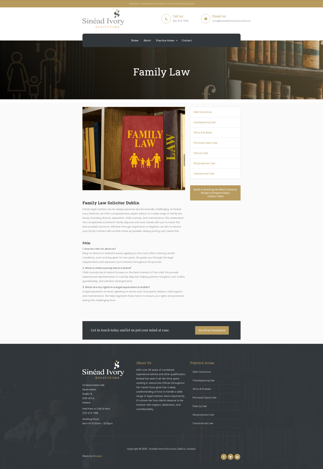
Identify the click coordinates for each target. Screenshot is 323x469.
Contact (187, 40)
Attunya (97, 456)
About (147, 40)
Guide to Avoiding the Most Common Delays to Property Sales (215, 193)
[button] (166, 40)
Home (134, 40)
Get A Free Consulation (212, 330)
